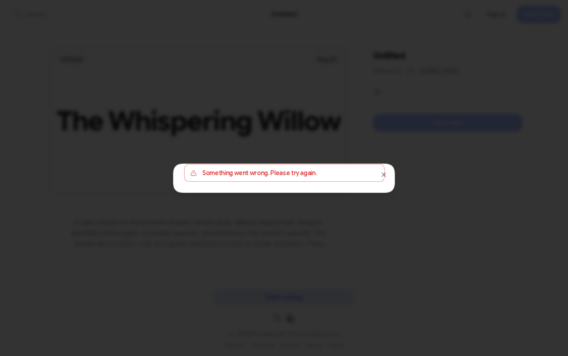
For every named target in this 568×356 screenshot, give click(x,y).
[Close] (383, 174)
